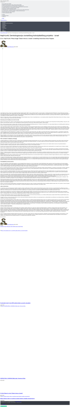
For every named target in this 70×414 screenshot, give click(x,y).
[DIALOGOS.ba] (3, 20)
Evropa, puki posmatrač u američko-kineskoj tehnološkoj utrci (13, 5)
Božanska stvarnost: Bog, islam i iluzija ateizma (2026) (11, 4)
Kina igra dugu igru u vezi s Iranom (8, 11)
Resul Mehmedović (10, 46)
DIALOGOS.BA (18, 401)
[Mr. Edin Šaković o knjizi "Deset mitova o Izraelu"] (9, 391)
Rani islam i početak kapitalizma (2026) (9, 8)
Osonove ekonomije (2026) (7, 12)
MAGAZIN (5, 32)
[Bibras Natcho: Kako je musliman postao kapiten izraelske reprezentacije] (15, 396)
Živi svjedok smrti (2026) (6, 3)
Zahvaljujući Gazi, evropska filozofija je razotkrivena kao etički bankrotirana (15, 9)
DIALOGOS (3, 22)
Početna (1, 32)
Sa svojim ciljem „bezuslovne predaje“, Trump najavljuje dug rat (13, 10)
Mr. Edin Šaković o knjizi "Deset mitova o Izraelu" (11, 393)
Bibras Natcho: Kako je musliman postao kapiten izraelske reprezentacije (17, 398)
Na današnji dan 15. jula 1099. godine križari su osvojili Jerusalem (15, 303)
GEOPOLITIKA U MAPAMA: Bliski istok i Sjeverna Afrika (12, 378)
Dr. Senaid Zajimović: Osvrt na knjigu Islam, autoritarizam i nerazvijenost (15, 6)
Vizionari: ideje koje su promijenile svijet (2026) (10, 7)
